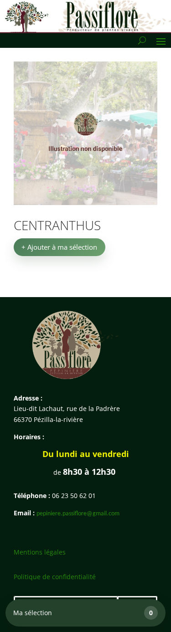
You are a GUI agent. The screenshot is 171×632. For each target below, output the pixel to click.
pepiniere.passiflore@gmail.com (77, 513)
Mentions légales (40, 552)
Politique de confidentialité (55, 576)
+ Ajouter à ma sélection (59, 247)
